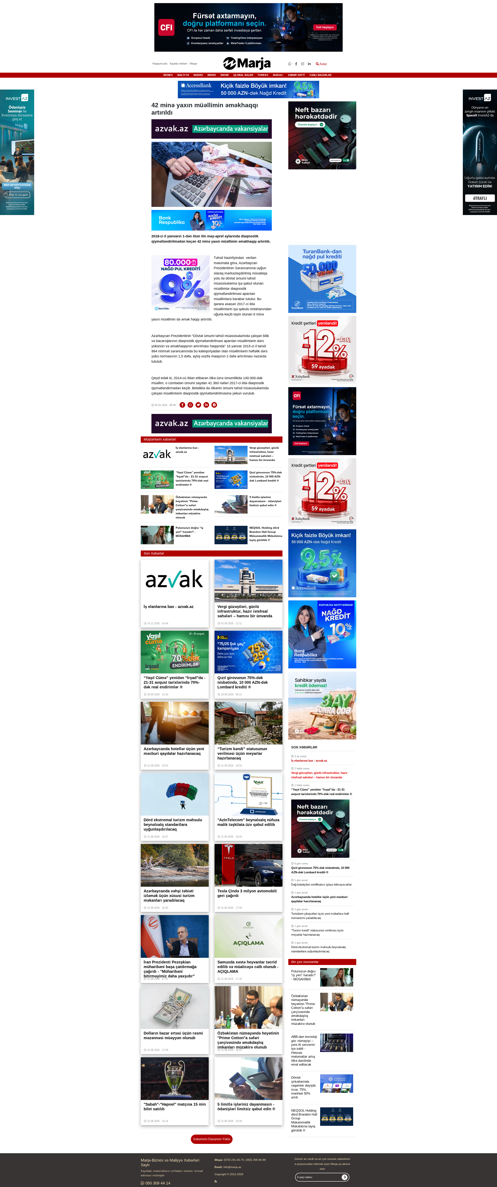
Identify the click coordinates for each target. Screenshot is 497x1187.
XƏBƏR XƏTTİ (296, 75)
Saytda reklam (178, 63)
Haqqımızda (159, 63)
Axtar (323, 64)
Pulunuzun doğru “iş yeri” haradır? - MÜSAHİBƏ (189, 531)
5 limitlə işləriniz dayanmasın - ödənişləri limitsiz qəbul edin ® (265, 501)
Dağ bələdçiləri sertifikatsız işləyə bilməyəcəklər (321, 884)
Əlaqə (193, 63)
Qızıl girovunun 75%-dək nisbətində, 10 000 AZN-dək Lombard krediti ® (265, 476)
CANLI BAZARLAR (320, 75)
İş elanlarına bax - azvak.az (309, 760)
